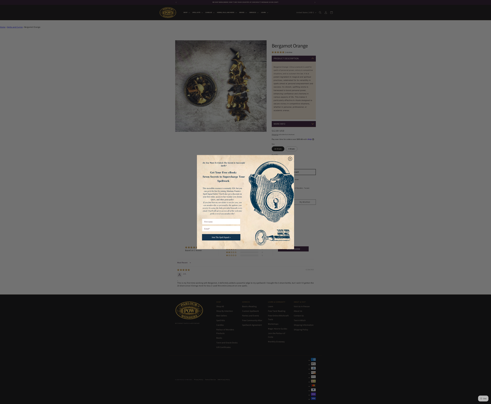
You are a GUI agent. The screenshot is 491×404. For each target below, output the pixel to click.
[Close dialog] (290, 159)
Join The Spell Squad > (221, 237)
